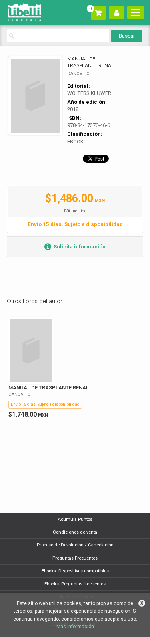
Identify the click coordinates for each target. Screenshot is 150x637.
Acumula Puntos (75, 519)
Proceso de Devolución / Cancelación (75, 545)
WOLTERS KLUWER (89, 93)
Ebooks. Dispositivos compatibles (75, 571)
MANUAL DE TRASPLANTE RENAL (48, 388)
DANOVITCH (79, 73)
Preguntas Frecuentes (75, 558)
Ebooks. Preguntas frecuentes (75, 584)
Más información (75, 626)
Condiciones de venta (75, 532)
